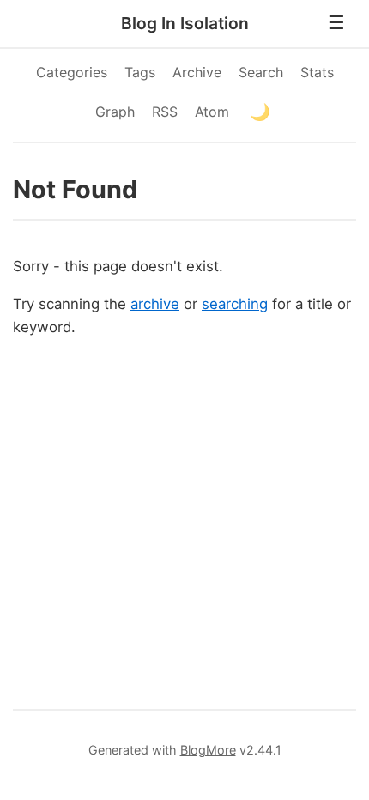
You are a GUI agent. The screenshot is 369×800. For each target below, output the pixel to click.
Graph (115, 111)
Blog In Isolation (185, 23)
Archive (196, 72)
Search (261, 72)
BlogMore (208, 749)
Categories (71, 72)
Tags (139, 72)
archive (154, 303)
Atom (212, 111)
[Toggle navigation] (336, 23)
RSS (165, 111)
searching (235, 303)
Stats (317, 72)
